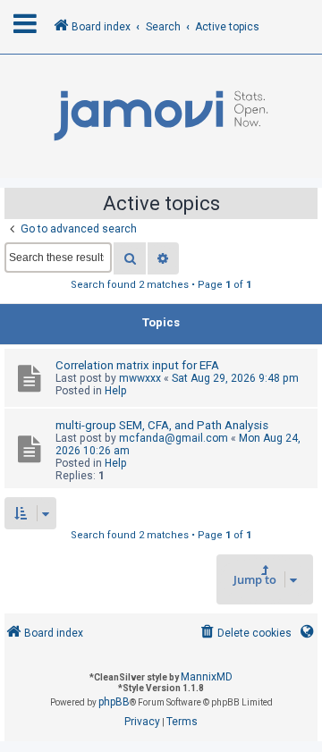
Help (116, 390)
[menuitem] (245, 633)
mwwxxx (140, 378)
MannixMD (207, 677)
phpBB (114, 702)
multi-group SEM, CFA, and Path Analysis (161, 425)
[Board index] (161, 116)
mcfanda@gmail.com (173, 438)
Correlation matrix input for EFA (137, 365)
